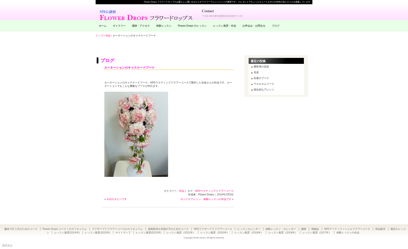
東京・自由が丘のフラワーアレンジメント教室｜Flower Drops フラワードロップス (147, 15)
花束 (256, 72)
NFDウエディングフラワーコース (214, 190)
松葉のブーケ (261, 78)
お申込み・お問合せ (253, 25)
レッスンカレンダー (248, 229)
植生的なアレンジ (264, 89)
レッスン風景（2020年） (214, 232)
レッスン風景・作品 (224, 25)
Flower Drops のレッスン (192, 25)
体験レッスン (163, 25)
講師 (303, 229)
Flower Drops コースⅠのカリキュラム (64, 229)
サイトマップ (123, 232)
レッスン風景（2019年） (248, 232)
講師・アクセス (141, 25)
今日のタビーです (116, 199)
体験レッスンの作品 (347, 232)
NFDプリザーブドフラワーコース (213, 229)
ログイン (7, 244)
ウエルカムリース (264, 83)
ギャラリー (119, 25)
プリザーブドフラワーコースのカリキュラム (117, 229)
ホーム (102, 25)
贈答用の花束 (261, 66)
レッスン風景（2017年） (316, 232)
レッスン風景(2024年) (67, 232)
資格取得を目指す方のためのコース (168, 229)
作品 (181, 190)
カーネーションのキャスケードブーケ (129, 67)
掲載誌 (315, 229)
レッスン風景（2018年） (282, 232)
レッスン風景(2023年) (97, 232)
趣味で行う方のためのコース (20, 229)
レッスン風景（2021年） (180, 232)
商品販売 (380, 229)
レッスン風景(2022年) (148, 232)
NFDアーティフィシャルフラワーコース (347, 229)
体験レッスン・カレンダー (280, 229)
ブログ (275, 25)
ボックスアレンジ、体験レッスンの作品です (205, 199)
